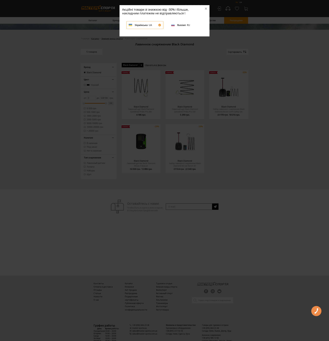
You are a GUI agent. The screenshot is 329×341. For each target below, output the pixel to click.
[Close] (206, 9)
